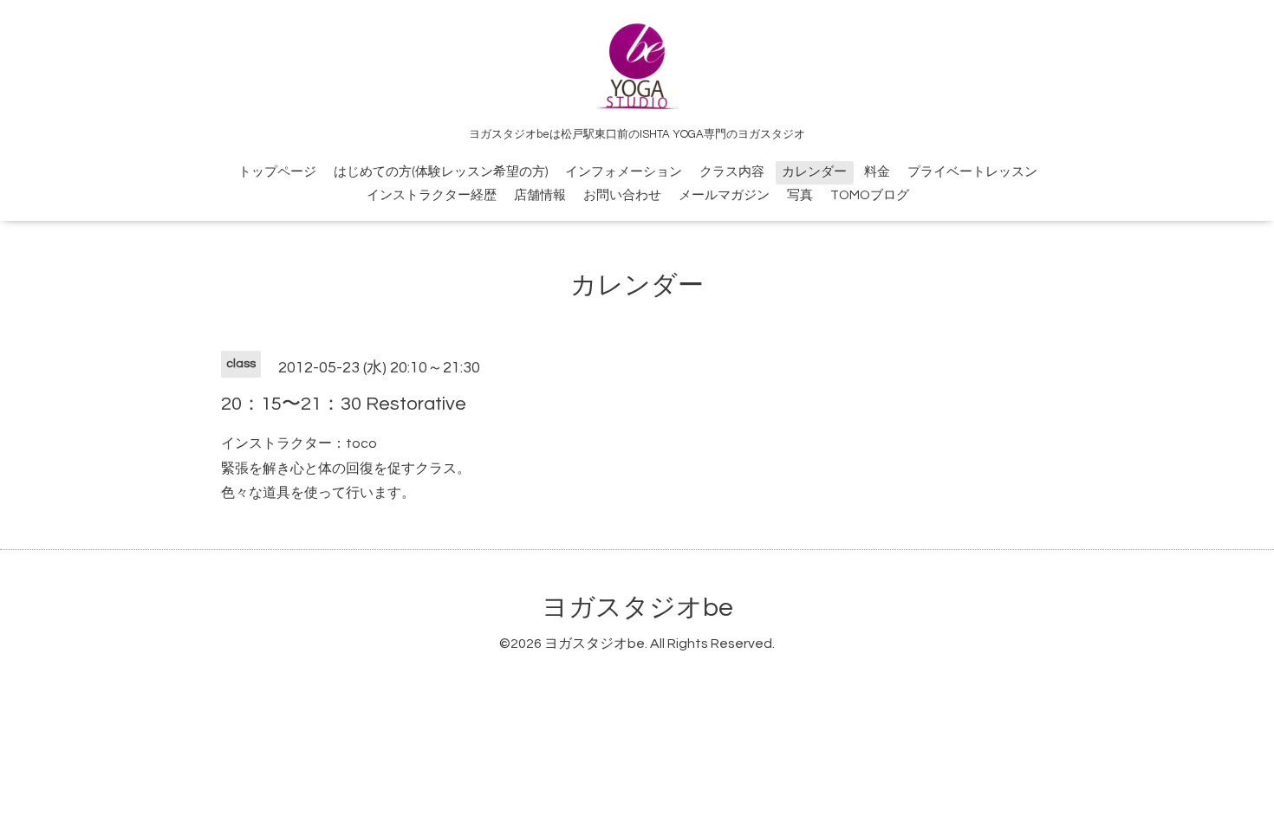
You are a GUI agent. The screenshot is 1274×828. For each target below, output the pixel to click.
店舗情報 (540, 195)
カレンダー (814, 171)
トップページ (277, 171)
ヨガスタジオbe (637, 607)
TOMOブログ (869, 195)
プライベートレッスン (972, 171)
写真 (800, 195)
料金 (877, 171)
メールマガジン (724, 195)
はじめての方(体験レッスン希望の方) (441, 171)
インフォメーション (623, 171)
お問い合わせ (622, 195)
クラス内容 (731, 171)
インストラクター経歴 (432, 195)
